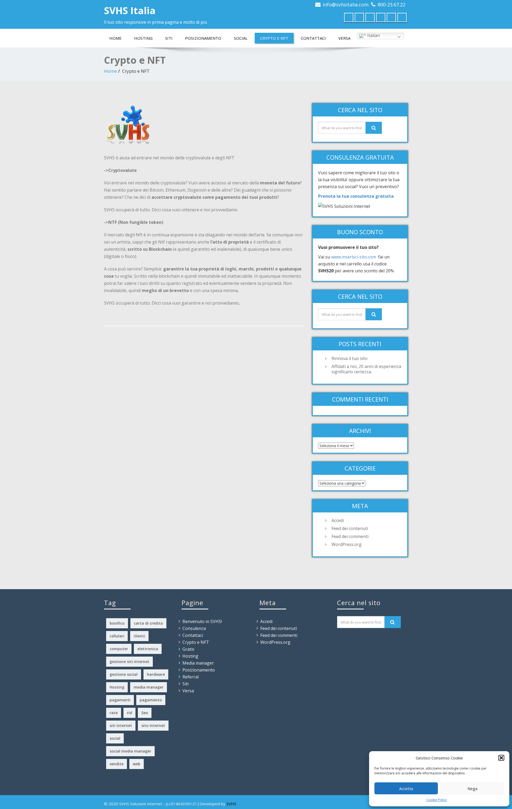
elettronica (147, 648)
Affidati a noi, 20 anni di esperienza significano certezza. (366, 369)
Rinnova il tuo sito (349, 358)
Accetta (406, 788)
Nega (472, 788)
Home (115, 38)
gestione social (124, 674)
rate (114, 712)
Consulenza (194, 628)
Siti (169, 38)
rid (129, 712)
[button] (501, 758)
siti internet (121, 725)
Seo (144, 712)
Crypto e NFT (274, 38)
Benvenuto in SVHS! (202, 621)
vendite (116, 763)
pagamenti (120, 699)
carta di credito (148, 623)
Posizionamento (203, 38)
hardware (156, 674)
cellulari (117, 635)
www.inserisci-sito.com (353, 257)
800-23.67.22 (391, 4)
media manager (148, 687)
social (115, 738)
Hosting (143, 38)
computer (119, 648)
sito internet (153, 725)
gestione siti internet (129, 661)
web (136, 763)
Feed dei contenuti (349, 528)
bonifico (117, 623)
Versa (344, 38)
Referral (190, 677)
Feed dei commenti (350, 536)
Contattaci (313, 38)
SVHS (231, 803)
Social (240, 38)
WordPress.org (346, 544)
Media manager (198, 663)
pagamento (151, 699)
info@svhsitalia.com (346, 4)
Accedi (337, 520)
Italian (373, 35)
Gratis (188, 649)
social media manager (130, 751)
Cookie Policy (436, 800)
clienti (139, 635)
